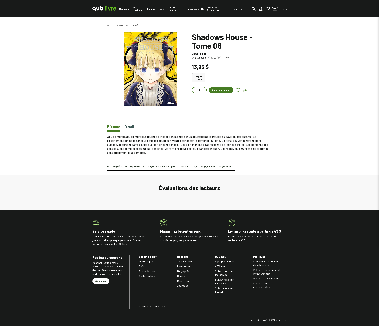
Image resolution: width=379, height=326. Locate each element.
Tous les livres (185, 261)
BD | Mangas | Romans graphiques (123, 166)
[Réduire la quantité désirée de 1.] (194, 90)
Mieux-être (183, 280)
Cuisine (181, 276)
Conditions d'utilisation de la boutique (266, 263)
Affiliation (220, 266)
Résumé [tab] (113, 126)
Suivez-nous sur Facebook (224, 281)
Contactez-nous (148, 271)
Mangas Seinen (225, 166)
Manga (194, 166)
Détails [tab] (130, 126)
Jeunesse (182, 285)
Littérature (183, 166)
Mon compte (146, 261)
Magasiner (183, 256)
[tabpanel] (189, 145)
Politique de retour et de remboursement (267, 271)
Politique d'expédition (265, 278)
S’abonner (100, 281)
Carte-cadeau (147, 276)
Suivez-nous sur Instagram (224, 272)
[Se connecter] (260, 8)
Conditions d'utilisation (152, 306)
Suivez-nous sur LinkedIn (224, 290)
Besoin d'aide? (148, 256)
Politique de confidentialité (261, 285)
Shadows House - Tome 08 (128, 25)
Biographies (183, 271)
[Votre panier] (274, 8)
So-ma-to (201, 53)
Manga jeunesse (207, 166)
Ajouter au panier (221, 90)
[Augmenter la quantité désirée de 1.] (204, 90)
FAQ (141, 266)
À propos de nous (225, 261)
